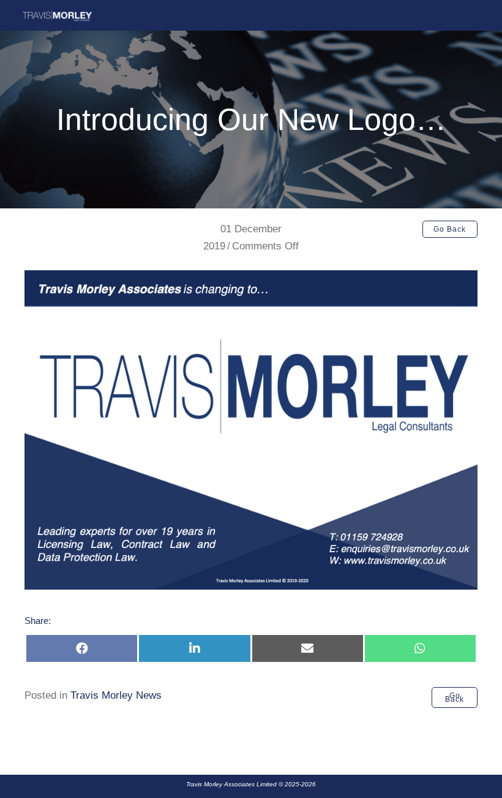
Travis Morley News (116, 695)
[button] (450, 229)
